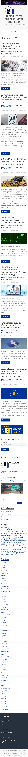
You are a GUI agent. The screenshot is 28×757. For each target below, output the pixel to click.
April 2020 (3, 701)
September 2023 (5, 615)
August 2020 (4, 691)
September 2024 (5, 591)
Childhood (9, 529)
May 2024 (3, 599)
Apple (9, 528)
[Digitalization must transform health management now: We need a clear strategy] (14, 285)
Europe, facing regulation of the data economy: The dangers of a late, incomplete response (14, 372)
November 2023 (5, 609)
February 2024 (4, 604)
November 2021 (5, 651)
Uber (2, 554)
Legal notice (17, 755)
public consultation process (9, 191)
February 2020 (4, 706)
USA (15, 554)
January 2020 (4, 709)
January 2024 (4, 607)
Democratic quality (8, 53)
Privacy (23, 547)
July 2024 (3, 594)
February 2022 (4, 643)
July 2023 (3, 617)
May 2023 (3, 623)
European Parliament (22, 540)
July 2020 (3, 693)
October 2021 (4, 654)
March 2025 (4, 583)
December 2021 (5, 649)
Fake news (18, 56)
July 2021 (3, 662)
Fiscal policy (3, 173)
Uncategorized (5, 519)
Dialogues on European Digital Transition (14, 18)
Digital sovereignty (19, 110)
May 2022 (3, 636)
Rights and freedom (8, 227)
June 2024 (3, 596)
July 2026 (3, 562)
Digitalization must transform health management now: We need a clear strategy (14, 271)
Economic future (7, 168)
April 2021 (3, 670)
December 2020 (5, 680)
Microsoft (11, 547)
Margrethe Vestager (5, 547)
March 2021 (4, 672)
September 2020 (5, 688)
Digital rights (20, 384)
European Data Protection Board (11, 540)
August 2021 (4, 659)
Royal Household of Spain (17, 549)
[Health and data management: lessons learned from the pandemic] (14, 233)
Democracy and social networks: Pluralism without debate (11, 46)
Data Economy (14, 384)
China (15, 530)
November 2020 (5, 683)
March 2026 (4, 570)
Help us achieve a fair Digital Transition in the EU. (13, 481)
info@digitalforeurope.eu (6, 732)
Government (9, 544)
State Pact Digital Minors (15, 553)
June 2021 (3, 664)
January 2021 (4, 677)
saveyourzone (5, 551)
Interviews (18, 544)
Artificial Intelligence (17, 528)
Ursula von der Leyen (8, 554)
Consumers (19, 532)
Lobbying (8, 546)
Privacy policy (11, 755)
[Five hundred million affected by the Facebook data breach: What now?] (14, 339)
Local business (6, 111)
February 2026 (4, 573)
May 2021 (3, 667)
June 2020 (3, 696)
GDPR (21, 542)
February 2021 (4, 675)
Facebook (20, 335)
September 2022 (5, 630)
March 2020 (4, 704)
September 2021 (5, 657)
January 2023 (4, 625)
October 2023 (4, 612)
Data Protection (15, 335)
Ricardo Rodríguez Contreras (7, 549)
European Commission (21, 172)
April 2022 (3, 638)
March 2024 (4, 602)
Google (3, 544)
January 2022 (4, 646)
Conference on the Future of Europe (8, 531)
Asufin (25, 528)
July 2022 (3, 633)
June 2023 (3, 620)
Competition (14, 172)
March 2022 (4, 641)
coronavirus (14, 230)
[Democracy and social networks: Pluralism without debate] (14, 61)
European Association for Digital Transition (13, 51)
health (18, 230)
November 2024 (5, 589)
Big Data (2, 530)
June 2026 (3, 565)
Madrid (22, 546)
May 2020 (3, 698)
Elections (14, 56)
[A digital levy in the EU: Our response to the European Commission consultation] (14, 177)
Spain (11, 111)
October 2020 (4, 685)
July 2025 (3, 578)
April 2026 (3, 568)
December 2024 (5, 586)
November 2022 (5, 628)
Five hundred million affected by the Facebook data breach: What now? (12, 325)
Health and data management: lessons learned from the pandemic (13, 220)
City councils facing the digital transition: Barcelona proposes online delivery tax (14, 98)
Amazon (13, 110)
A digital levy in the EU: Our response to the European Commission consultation (14, 161)
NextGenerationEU (16, 547)
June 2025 (3, 581)
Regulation (8, 385)
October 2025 (4, 575)
